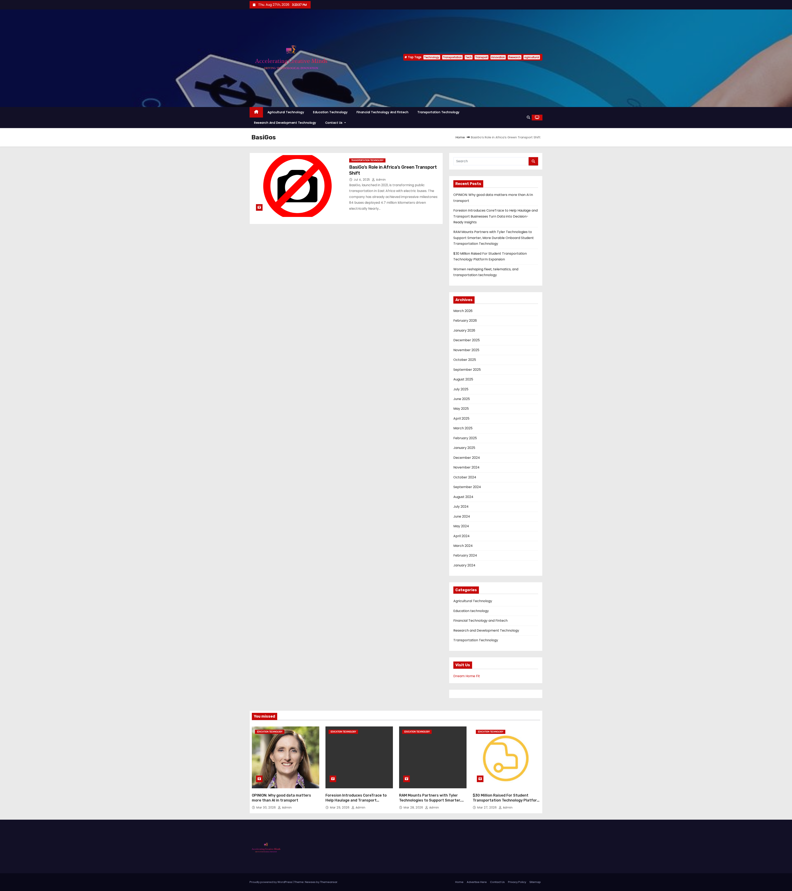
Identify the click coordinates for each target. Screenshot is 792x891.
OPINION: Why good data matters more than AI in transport (281, 798)
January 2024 (464, 565)
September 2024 (467, 487)
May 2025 (461, 408)
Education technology (330, 112)
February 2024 (465, 555)
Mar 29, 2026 (340, 807)
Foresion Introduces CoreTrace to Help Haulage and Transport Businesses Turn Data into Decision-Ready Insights (495, 216)
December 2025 (466, 340)
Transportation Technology (438, 112)
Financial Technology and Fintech (382, 112)
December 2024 (466, 457)
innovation (498, 57)
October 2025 (464, 359)
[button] (528, 117)
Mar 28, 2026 (414, 807)
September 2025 (467, 369)
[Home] (256, 112)
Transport (481, 57)
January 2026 (464, 330)
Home (460, 137)
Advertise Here (477, 882)
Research (515, 57)
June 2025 (461, 399)
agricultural (531, 57)
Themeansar (328, 882)
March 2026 (463, 310)
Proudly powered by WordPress (271, 882)
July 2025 (460, 389)
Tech (469, 57)
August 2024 (463, 496)
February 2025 (465, 438)
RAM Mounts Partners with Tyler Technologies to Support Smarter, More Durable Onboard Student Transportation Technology (493, 238)
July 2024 (461, 506)
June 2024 (461, 516)
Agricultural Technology (286, 112)
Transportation (452, 57)
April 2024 (461, 536)
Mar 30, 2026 (266, 807)
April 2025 (461, 418)
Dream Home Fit (466, 676)
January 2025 (464, 447)
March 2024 (463, 545)
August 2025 (463, 379)
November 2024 (466, 467)
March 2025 (463, 428)
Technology (431, 57)
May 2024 (461, 526)
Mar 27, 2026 (487, 807)
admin (380, 180)
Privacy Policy (517, 882)
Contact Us (334, 123)
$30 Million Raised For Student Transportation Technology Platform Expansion (506, 800)
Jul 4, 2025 (362, 180)
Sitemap (535, 882)
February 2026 (465, 320)
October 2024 (464, 477)
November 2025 (466, 350)
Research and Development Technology (285, 123)
